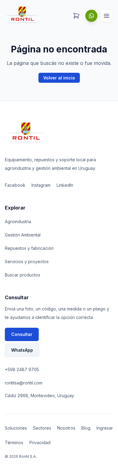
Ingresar (105, 428)
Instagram (41, 185)
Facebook (15, 185)
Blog (85, 428)
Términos (14, 442)
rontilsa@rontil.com (23, 382)
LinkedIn (65, 185)
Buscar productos (22, 274)
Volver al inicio (59, 77)
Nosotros (66, 428)
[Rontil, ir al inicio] (22, 15)
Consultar (21, 334)
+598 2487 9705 (22, 369)
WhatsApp (22, 350)
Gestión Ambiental (23, 234)
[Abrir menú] (106, 15)
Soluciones (16, 428)
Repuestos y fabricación (29, 248)
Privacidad (40, 442)
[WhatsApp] (91, 16)
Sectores (42, 428)
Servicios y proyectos (27, 261)
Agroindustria (18, 221)
